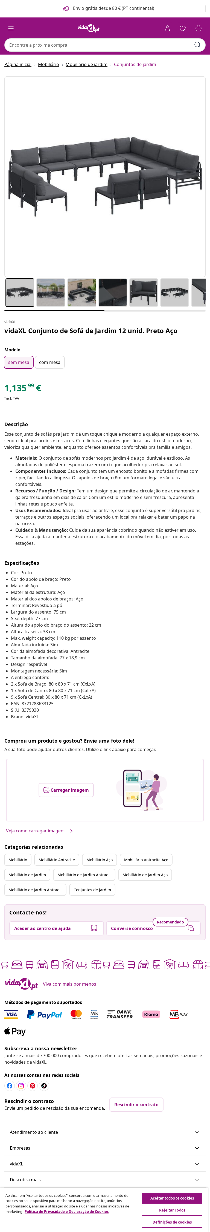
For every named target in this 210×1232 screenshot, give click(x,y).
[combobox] (105, 45)
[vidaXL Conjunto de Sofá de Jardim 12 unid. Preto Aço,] (105, 177)
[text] (22, 389)
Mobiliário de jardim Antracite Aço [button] (37, 889)
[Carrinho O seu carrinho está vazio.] (198, 28)
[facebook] (9, 1086)
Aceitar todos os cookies (172, 1198)
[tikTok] (44, 1086)
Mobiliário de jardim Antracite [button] (85, 874)
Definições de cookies (172, 1222)
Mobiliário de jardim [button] (27, 874)
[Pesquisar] (197, 44)
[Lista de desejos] (183, 28)
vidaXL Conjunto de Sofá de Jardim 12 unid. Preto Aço (90, 330)
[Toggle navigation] (11, 28)
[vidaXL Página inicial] (89, 28)
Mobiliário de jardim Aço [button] (145, 874)
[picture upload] (141, 790)
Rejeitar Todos (172, 1210)
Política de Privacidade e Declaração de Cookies (67, 1211)
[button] (108, 9)
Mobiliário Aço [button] (99, 859)
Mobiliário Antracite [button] (57, 859)
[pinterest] (32, 1086)
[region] (104, 1210)
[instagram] (21, 1086)
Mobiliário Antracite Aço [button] (146, 859)
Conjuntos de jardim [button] (92, 889)
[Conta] (167, 28)
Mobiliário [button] (17, 859)
